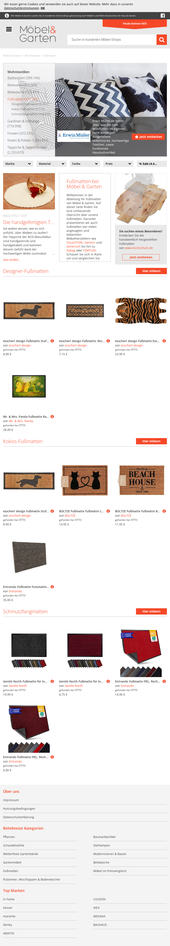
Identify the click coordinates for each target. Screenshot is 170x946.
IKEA (96, 908)
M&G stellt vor (15, 216)
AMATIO (8, 933)
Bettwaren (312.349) (22, 85)
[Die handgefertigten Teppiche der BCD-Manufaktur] (29, 191)
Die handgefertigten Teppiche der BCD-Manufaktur (29, 222)
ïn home (9, 899)
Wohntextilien (32, 55)
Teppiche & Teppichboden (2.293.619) (27, 150)
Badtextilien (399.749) (23, 78)
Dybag (71, 250)
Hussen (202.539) (20, 133)
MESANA (99, 916)
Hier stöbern (151, 271)
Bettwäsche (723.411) (23, 92)
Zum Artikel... (12, 260)
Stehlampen (101, 845)
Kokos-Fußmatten (22, 441)
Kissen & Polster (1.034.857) (27, 140)
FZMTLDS (89, 250)
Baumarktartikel (104, 837)
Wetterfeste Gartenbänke (20, 854)
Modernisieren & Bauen (109, 854)
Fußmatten (50, 55)
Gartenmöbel (12, 862)
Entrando (15, 591)
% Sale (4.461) (149, 164)
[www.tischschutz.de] (141, 199)
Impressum (11, 800)
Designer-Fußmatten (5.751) (30, 104)
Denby (7, 925)
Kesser (7, 908)
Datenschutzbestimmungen (21, 8)
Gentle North (18, 686)
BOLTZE (70, 515)
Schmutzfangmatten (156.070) (31, 114)
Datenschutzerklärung (18, 817)
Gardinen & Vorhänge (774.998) (23, 123)
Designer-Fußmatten (26, 270)
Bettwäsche (101, 862)
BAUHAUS (100, 925)
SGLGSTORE (75, 242)
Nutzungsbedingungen (19, 809)
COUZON (99, 899)
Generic (90, 242)
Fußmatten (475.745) (22, 99)
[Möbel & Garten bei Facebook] (163, 16)
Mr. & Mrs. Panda (21, 421)
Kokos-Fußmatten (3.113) (28, 109)
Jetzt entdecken (151, 137)
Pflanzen (9, 837)
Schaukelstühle (13, 845)
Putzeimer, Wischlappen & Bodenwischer (31, 879)
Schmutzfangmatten (25, 611)
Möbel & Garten (12, 55)
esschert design (20, 345)
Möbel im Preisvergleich (110, 871)
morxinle (9, 916)
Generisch (74, 246)
